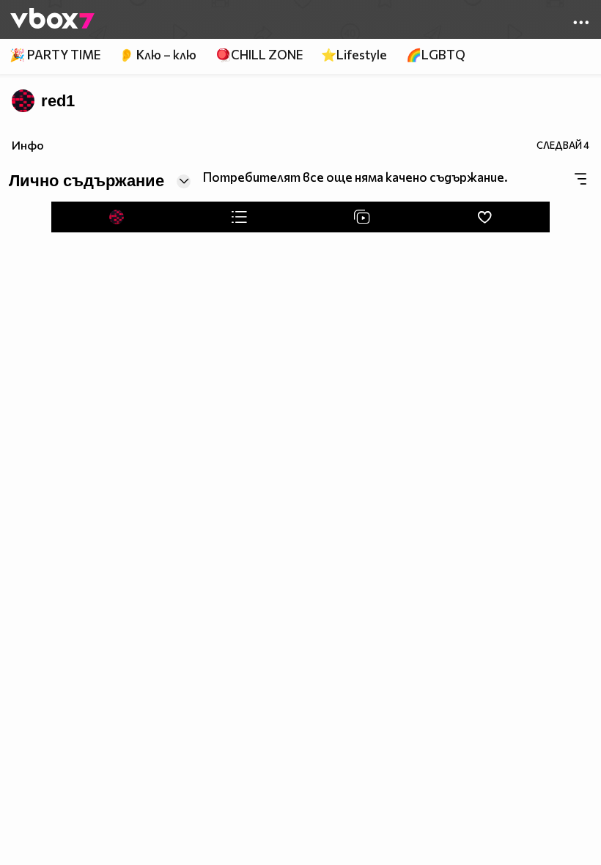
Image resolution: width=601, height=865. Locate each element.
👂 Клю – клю (157, 54)
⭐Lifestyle (354, 54)
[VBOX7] (52, 19)
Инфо (28, 145)
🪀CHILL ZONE (259, 54)
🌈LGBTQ (435, 54)
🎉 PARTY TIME (55, 54)
